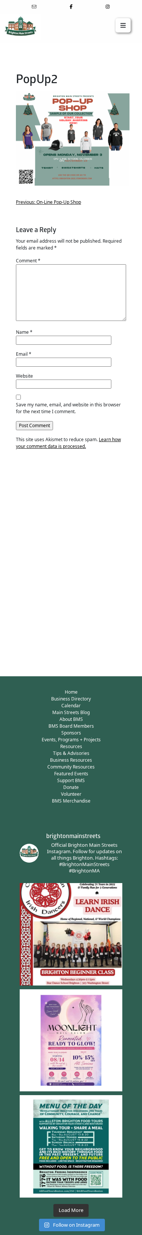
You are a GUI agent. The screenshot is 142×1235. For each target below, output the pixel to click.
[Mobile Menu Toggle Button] (123, 25)
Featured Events (71, 773)
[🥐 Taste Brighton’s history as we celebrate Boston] (71, 1146)
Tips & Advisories (71, 753)
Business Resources (71, 760)
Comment (28, 260)
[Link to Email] (34, 6)
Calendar (71, 705)
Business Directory (71, 699)
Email (23, 354)
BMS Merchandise (71, 801)
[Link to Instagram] (108, 6)
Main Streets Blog (71, 712)
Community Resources (71, 767)
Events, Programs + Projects (71, 739)
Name (24, 332)
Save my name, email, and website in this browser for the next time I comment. (68, 408)
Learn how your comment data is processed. (68, 442)
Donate (71, 787)
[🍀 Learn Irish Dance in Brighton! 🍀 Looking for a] (71, 934)
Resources (71, 746)
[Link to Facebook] (71, 6)
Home (71, 692)
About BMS (71, 719)
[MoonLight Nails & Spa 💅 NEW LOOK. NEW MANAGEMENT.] (71, 1040)
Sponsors (71, 733)
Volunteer (71, 794)
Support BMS (71, 780)
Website (24, 376)
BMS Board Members (71, 726)
